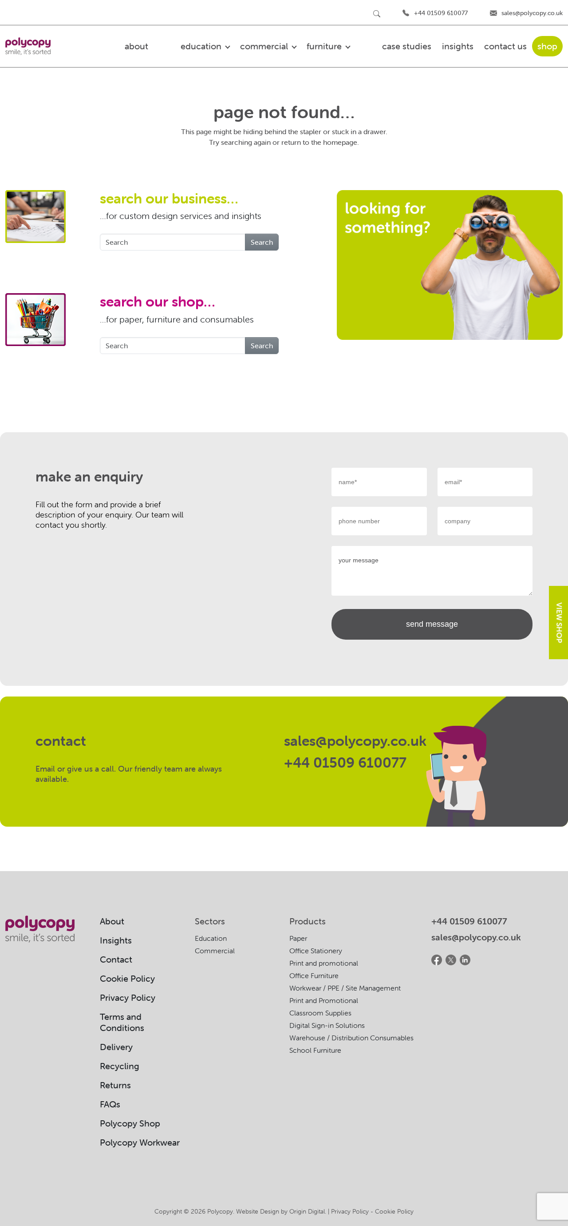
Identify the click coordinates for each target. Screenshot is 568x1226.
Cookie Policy (127, 978)
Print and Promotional (323, 1000)
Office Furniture (314, 975)
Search (262, 242)
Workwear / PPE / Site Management (345, 987)
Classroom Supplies (320, 1012)
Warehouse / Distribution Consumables (351, 1037)
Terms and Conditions (122, 1022)
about (136, 46)
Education (211, 938)
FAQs (110, 1104)
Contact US (505, 46)
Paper (298, 938)
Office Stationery (315, 950)
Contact (116, 959)
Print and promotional (323, 963)
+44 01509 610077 (441, 13)
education (202, 46)
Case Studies (406, 46)
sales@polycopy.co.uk (532, 13)
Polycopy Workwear (140, 1142)
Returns (115, 1085)
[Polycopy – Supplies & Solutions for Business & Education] (28, 46)
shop (547, 46)
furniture (325, 46)
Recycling (119, 1065)
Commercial (215, 950)
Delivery (116, 1046)
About (112, 921)
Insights (457, 46)
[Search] (376, 13)
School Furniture (315, 1050)
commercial (265, 46)
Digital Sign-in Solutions (327, 1025)
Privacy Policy (127, 997)
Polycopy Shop (130, 1123)
